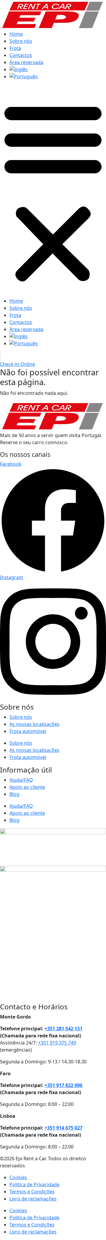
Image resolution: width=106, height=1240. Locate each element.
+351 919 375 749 (57, 1042)
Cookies (18, 1177)
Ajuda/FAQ (21, 780)
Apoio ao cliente (27, 787)
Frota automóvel (27, 731)
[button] (53, 191)
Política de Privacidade (34, 1184)
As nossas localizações (34, 724)
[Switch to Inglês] (57, 69)
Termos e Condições (31, 1191)
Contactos (20, 55)
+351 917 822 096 (63, 1085)
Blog (14, 794)
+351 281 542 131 (63, 1028)
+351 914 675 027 (63, 1128)
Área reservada (26, 62)
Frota (15, 48)
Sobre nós (20, 41)
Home (16, 34)
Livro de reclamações (33, 1198)
